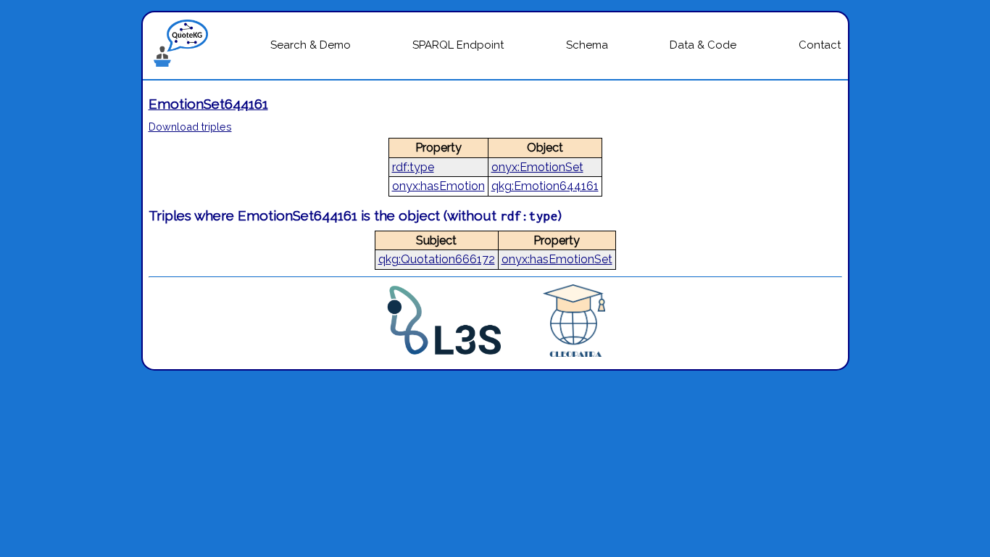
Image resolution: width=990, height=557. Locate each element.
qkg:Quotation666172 (436, 259)
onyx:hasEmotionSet (557, 259)
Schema (587, 44)
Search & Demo (310, 44)
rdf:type (413, 167)
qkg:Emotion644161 (545, 186)
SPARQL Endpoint (458, 44)
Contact (820, 44)
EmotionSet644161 (208, 104)
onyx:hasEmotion (438, 186)
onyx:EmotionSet (537, 167)
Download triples (190, 126)
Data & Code (703, 44)
